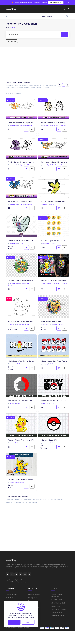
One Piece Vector (56, 612)
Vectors (19, 443)
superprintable (14, 482)
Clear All (12, 41)
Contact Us (9, 598)
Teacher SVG (18, 499)
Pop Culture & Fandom (26, 125)
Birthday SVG (9, 499)
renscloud (45, 204)
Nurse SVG (60, 499)
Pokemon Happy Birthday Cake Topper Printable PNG (21, 280)
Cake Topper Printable (58, 609)
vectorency (45, 324)
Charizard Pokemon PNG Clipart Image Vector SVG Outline (21, 123)
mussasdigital (14, 125)
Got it (14, 622)
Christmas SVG (37, 499)
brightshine (45, 243)
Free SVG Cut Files (57, 600)
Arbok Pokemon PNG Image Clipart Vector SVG (21, 162)
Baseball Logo (55, 606)
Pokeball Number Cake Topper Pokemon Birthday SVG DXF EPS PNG (54, 361)
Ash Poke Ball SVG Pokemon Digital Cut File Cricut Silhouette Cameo (21, 401)
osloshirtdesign (46, 283)
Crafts (52, 204)
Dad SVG (53, 499)
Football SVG (9, 502)
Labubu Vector (28, 499)
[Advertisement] (37, 64)
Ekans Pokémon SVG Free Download (20, 321)
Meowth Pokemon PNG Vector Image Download (54, 123)
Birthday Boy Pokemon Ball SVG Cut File (54, 401)
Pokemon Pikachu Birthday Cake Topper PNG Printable (21, 479)
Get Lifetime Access (56, 2)
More (28, 622)
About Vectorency (11, 594)
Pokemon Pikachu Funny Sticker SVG (21, 440)
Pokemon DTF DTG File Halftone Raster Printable (54, 280)
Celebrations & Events (57, 324)
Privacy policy (32, 598)
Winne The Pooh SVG (58, 603)
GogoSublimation (15, 283)
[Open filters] (59, 85)
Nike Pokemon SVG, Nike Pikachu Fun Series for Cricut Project (21, 361)
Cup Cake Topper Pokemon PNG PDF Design (54, 241)
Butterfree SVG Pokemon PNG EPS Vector (21, 241)
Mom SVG (46, 499)
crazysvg (12, 364)
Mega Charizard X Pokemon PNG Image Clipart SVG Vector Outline (21, 201)
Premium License (34, 594)
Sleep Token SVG (19, 502)
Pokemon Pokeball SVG (49, 440)
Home (8, 27)
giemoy (12, 324)
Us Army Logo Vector (32, 502)
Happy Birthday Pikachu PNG (51, 321)
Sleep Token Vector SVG (59, 616)
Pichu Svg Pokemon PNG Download (53, 201)
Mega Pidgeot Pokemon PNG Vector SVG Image (54, 162)
